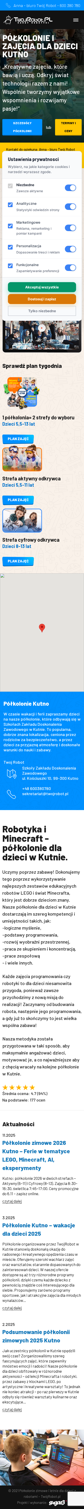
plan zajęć (18, 439)
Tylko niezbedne (42, 311)
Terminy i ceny (68, 127)
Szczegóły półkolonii (22, 127)
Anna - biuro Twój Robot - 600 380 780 (47, 5)
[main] (42, 725)
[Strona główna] (28, 19)
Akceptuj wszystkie (42, 287)
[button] (42, 628)
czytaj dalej (12, 1201)
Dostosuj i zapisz (42, 299)
